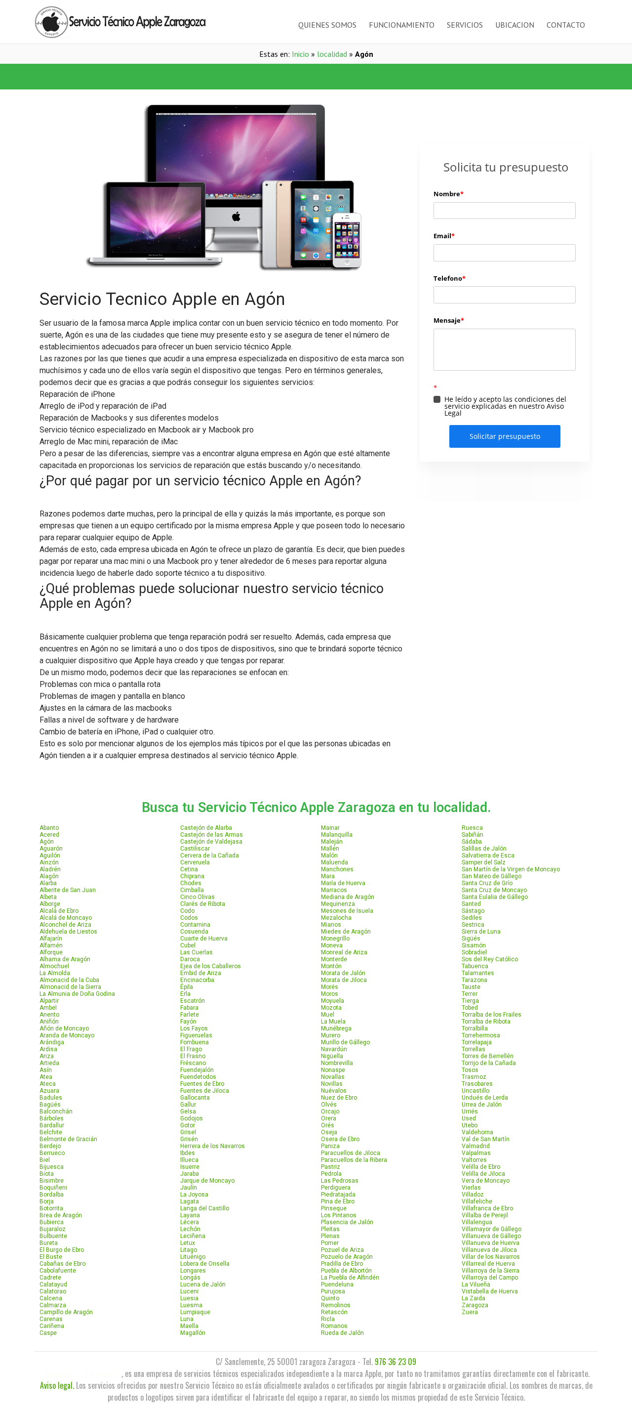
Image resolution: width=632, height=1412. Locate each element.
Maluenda (334, 862)
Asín (46, 1070)
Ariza (47, 1056)
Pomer (330, 1243)
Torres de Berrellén (488, 1056)
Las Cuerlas (196, 952)
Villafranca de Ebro (487, 1208)
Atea (46, 1076)
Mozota (331, 1007)
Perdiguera (336, 1187)
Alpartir (49, 1000)
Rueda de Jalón (342, 1332)
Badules (51, 1097)
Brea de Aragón (61, 1215)
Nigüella (332, 1056)
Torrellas (473, 1049)
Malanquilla (337, 834)
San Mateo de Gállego (491, 876)
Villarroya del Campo (490, 1277)
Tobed (470, 1007)
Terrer (469, 993)
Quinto (330, 1298)
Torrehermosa (481, 1035)
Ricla (328, 1319)
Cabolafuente (58, 1270)
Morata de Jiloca (344, 980)
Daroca (190, 959)
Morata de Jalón (343, 973)
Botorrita (51, 1208)
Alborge (50, 903)
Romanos (334, 1326)
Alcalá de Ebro (59, 910)
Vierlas (471, 1187)
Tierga (470, 1000)
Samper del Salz (484, 862)
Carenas (51, 1319)
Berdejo (50, 1146)
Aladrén (50, 869)
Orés (327, 1125)
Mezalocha (336, 917)
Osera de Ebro (340, 1139)
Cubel (188, 945)
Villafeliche (477, 1201)
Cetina (189, 869)
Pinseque (334, 1208)
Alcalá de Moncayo (66, 917)
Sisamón (474, 945)
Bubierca (52, 1222)
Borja (47, 1201)
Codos (189, 917)
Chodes (190, 883)
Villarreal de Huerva (488, 1263)
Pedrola (331, 1173)
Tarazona (474, 980)
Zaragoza (475, 1305)
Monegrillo (335, 938)
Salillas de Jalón (484, 848)
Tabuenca (475, 966)
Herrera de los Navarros (212, 1146)
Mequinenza (338, 903)
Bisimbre (52, 1180)
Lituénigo (192, 1256)
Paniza (330, 1146)
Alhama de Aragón (65, 959)
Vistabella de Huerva (490, 1291)
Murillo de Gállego (345, 1042)
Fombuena (194, 1042)
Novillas (332, 1083)
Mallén (330, 848)
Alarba (48, 883)
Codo (187, 910)
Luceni (189, 1291)
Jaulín (188, 1187)
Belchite (51, 1132)
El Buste (51, 1256)
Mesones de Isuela (347, 910)
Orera (328, 1118)
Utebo (469, 1125)
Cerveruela (195, 862)
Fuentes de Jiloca (204, 1090)
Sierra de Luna (481, 931)
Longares (193, 1270)
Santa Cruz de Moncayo (494, 890)
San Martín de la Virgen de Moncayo (511, 869)
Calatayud (53, 1284)
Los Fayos (194, 1028)
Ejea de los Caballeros (210, 966)
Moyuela (332, 1000)
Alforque (51, 952)
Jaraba (189, 1173)
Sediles (472, 917)
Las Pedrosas (339, 1180)
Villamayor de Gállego (491, 1229)
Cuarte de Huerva (204, 938)
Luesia (189, 1298)
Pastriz (330, 1166)
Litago (188, 1249)
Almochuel (54, 966)
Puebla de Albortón (346, 1270)
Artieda (49, 1063)
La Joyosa (194, 1194)
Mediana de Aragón (347, 897)
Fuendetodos (198, 1076)
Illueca (189, 1159)
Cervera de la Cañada (209, 855)
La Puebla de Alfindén (350, 1277)
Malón (329, 855)
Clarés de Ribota (202, 903)
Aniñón (49, 1021)
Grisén (189, 1139)
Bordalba (52, 1194)
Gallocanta (195, 1097)
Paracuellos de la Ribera (354, 1159)
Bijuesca (52, 1166)
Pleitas (330, 1229)
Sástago (473, 910)
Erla (185, 993)
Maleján (332, 841)
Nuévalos (334, 1090)
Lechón (190, 1229)
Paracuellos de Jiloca (350, 1153)
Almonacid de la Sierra (70, 987)
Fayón (188, 1021)
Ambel (48, 1007)
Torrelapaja (477, 1042)
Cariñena (52, 1326)
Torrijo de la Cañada (489, 1063)
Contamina (195, 924)
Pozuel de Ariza (342, 1249)
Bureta (49, 1243)
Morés (329, 987)
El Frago (191, 1049)
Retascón (334, 1312)
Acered (49, 834)
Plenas (330, 1236)
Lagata (189, 1201)
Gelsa (188, 1111)
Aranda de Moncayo (67, 1035)
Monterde (334, 959)
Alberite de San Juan (68, 890)
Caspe (48, 1332)
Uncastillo (475, 1090)
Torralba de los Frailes (491, 1014)
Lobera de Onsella (205, 1263)
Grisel (188, 1132)
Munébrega (336, 1028)
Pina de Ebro (338, 1201)
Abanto (49, 827)
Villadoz (473, 1194)
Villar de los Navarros (491, 1256)
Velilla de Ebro (481, 1166)
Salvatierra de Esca (488, 855)
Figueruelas (196, 1035)
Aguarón (51, 848)
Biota (47, 1173)
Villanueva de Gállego (491, 1236)
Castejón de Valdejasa (211, 841)
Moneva (332, 945)
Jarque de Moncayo (207, 1180)
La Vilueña (476, 1284)
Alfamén (51, 945)
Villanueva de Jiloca (489, 1249)
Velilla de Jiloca (483, 1173)
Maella (189, 1326)
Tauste (471, 987)
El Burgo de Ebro (62, 1249)
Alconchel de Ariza (65, 924)
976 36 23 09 (395, 1362)
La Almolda (55, 973)
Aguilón (50, 855)
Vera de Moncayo (486, 1180)
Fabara (189, 1007)
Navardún (334, 1049)
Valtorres (474, 1159)
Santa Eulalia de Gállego (495, 897)
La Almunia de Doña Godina (77, 993)
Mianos (331, 924)
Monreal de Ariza (344, 952)
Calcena (51, 1298)
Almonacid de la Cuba (69, 980)
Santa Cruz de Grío (487, 883)
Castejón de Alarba (206, 827)
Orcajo (330, 1111)
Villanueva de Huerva (490, 1243)
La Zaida (473, 1298)
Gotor (187, 1125)
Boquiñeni (53, 1187)
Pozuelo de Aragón (347, 1256)
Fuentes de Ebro (202, 1083)
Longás (190, 1277)
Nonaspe (333, 1070)
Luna (187, 1319)
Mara (328, 876)
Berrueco (52, 1153)
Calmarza (53, 1305)
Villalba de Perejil (485, 1215)
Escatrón (192, 1000)
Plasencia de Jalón (347, 1222)
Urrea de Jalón (482, 1104)
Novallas (333, 1076)
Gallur (188, 1104)
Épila (186, 987)
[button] (175, 76)
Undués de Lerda (485, 1097)
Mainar (330, 827)
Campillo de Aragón (66, 1312)
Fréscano (193, 1063)
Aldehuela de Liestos (68, 931)
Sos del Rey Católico (490, 959)
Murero (330, 1035)
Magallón (192, 1332)
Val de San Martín (486, 1139)
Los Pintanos (338, 1215)
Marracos (334, 890)
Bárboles (52, 1118)
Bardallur (52, 1125)
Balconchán (56, 1111)
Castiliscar (195, 848)
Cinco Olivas (197, 897)
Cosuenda (194, 931)
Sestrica (473, 924)
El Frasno (192, 1056)
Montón (331, 966)
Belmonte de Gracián (68, 1139)
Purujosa (333, 1291)
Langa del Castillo (204, 1208)
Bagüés (50, 1104)
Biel (45, 1159)
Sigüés (471, 938)
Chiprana (192, 876)
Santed (471, 903)
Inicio (300, 54)
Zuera (470, 1312)
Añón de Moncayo (64, 1028)
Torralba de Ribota (486, 1021)
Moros (329, 993)
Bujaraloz (53, 1229)
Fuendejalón (197, 1070)
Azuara (49, 1090)
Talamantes (478, 973)
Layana (190, 1215)
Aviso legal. (57, 1385)
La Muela (333, 1021)
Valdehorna (477, 1132)
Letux (187, 1243)
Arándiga (52, 1042)
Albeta (48, 897)
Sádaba (472, 841)
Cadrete (50, 1277)
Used (469, 1118)
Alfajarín (51, 938)
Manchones (337, 869)
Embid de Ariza (200, 973)
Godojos (191, 1118)
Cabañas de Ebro (62, 1263)
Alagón (49, 876)
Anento (49, 1014)
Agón (47, 841)
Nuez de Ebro (339, 1097)
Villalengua (477, 1222)
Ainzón (49, 862)
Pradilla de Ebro (342, 1263)
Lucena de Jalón (203, 1284)
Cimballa (192, 890)
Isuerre (189, 1166)
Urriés (470, 1111)
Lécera (189, 1222)
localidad (332, 54)
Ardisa (48, 1049)
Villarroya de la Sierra (490, 1270)
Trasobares (477, 1083)
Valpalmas (476, 1153)
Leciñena (192, 1236)
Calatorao (53, 1291)
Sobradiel (474, 952)
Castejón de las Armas (211, 834)
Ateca (48, 1083)
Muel (327, 1014)
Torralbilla (475, 1028)
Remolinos (336, 1305)
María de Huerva (343, 883)
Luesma (191, 1305)
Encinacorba (197, 980)
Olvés (329, 1104)
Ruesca (472, 827)
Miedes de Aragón (346, 931)
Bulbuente (53, 1236)
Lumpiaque (195, 1312)
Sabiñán (472, 834)
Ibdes (187, 1153)
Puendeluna (337, 1284)
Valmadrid (476, 1146)
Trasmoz (474, 1076)
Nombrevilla (337, 1063)
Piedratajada (338, 1194)
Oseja (329, 1132)
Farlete (189, 1014)
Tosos (470, 1070)
